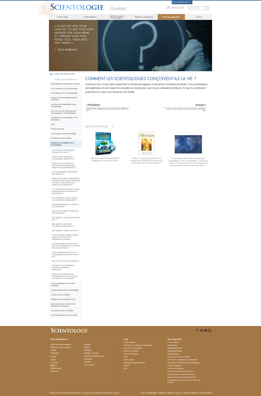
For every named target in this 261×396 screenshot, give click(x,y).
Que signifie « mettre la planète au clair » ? (66, 218)
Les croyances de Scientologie (64, 88)
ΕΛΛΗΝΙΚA (88, 359)
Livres (198, 17)
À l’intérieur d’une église (61, 138)
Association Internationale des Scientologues (183, 363)
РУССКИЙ (54, 363)
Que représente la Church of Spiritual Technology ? (63, 305)
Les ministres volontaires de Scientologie (182, 360)
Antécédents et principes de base (65, 84)
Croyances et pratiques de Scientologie (138, 345)
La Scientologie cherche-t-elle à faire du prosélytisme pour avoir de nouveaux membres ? (66, 246)
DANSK (53, 350)
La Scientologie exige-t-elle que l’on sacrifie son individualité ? (65, 199)
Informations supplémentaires (134, 363)
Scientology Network (174, 348)
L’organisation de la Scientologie (65, 290)
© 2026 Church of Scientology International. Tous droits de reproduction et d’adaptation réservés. (84, 393)
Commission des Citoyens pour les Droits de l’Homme (183, 381)
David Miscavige (173, 354)
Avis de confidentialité (149, 393)
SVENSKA (88, 350)
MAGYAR (87, 344)
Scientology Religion (174, 351)
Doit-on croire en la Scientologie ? (66, 261)
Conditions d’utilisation (190, 393)
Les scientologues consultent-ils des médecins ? (65, 173)
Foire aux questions (171, 17)
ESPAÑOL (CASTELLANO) (94, 356)
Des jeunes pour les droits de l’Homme (181, 377)
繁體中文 (53, 365)
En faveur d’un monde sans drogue (180, 371)
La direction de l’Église (60, 295)
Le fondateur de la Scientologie (64, 93)
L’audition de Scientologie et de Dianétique (64, 119)
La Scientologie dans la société (64, 315)
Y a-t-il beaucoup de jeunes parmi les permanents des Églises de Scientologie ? (66, 191)
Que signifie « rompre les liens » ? (66, 230)
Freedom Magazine (174, 365)
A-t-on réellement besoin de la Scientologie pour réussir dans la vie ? (65, 254)
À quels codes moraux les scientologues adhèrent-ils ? (63, 158)
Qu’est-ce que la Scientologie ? (117, 17)
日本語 (52, 360)
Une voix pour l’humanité (133, 348)
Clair (53, 124)
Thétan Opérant (57, 129)
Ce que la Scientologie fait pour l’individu (64, 99)
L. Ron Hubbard (89, 17)
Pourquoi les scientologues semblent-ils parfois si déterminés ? (63, 267)
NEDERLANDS (56, 368)
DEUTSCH (54, 371)
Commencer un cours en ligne (178, 357)
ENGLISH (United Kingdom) (60, 347)
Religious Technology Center (63, 299)
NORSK (87, 347)
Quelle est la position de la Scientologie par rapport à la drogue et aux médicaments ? (64, 165)
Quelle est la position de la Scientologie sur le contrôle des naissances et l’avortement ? (65, 276)
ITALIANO (87, 362)
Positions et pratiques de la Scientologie (62, 144)
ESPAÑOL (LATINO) (91, 353)
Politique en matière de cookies (169, 393)
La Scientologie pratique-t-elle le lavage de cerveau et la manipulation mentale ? (65, 237)
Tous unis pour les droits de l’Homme (180, 374)
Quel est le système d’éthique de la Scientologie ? (65, 212)
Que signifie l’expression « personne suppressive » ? (63, 225)
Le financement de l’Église (62, 311)
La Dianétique (172, 345)
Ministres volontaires (144, 17)
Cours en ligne (129, 360)
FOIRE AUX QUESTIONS (64, 73)
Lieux (125, 368)
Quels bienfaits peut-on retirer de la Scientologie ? (65, 205)
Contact (126, 365)
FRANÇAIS (54, 353)
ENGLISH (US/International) (60, 344)
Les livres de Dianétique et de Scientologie (63, 105)
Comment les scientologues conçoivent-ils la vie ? (63, 151)
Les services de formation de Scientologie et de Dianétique (63, 112)
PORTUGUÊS (89, 365)
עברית (53, 356)
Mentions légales (206, 393)
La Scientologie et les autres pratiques (63, 284)
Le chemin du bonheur (175, 368)
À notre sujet (62, 17)
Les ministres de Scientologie (63, 134)
